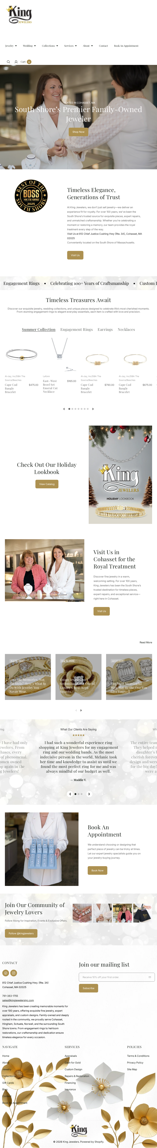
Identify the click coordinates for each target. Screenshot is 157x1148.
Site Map (132, 1069)
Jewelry (6, 1069)
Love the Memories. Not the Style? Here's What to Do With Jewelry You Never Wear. (28, 685)
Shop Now (78, 131)
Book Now (97, 870)
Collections (8, 1076)
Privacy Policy (135, 1062)
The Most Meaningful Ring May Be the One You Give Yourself (129, 687)
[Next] (93, 409)
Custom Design (73, 1069)
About (5, 1062)
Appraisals (71, 1055)
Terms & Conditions (138, 1055)
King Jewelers (71, 1141)
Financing (70, 1082)
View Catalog (47, 484)
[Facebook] (5, 973)
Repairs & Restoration (77, 1076)
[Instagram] (13, 973)
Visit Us (75, 255)
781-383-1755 (10, 995)
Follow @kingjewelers (21, 933)
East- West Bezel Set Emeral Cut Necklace (50, 386)
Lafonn (46, 376)
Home (5, 1055)
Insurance (70, 1089)
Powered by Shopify (91, 1141)
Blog (5, 1089)
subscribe (88, 988)
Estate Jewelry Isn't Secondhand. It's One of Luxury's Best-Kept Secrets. (77, 685)
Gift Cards (8, 1082)
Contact (6, 1096)
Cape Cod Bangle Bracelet (11, 388)
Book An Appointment (14, 1102)
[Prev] (64, 409)
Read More (146, 642)
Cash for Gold (73, 1062)
